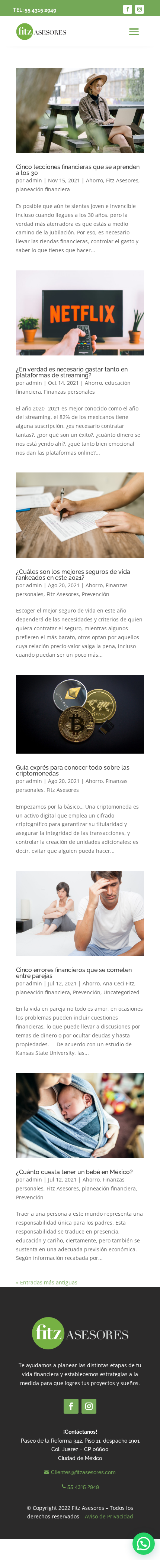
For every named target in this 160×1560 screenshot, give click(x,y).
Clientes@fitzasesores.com (83, 1472)
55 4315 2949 (40, 10)
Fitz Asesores (122, 180)
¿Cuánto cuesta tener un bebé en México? (74, 1172)
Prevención (95, 594)
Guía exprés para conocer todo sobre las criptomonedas (72, 770)
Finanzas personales (69, 391)
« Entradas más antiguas (46, 1282)
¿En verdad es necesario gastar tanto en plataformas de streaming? (72, 372)
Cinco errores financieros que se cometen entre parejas (74, 972)
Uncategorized (121, 992)
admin (34, 180)
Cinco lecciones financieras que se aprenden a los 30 (78, 169)
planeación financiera (43, 189)
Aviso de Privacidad (109, 1516)
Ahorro (94, 180)
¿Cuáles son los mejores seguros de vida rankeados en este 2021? (73, 574)
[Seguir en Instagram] (139, 9)
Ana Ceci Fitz (118, 983)
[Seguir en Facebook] (127, 9)
